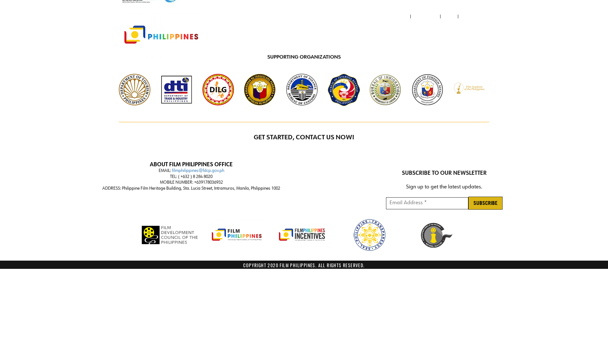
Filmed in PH (414, 35)
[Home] (161, 35)
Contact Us (425, 16)
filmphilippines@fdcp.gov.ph (198, 171)
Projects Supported (461, 35)
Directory (380, 35)
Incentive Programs (291, 35)
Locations (343, 35)
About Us (398, 16)
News (449, 16)
